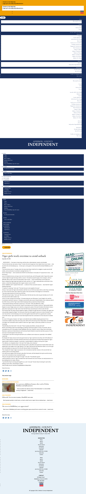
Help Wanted (7, 181)
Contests (80, 36)
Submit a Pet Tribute (77, 58)
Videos (5, 156)
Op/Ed (41, 443)
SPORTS (5, 166)
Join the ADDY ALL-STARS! (76, 32)
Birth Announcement (77, 47)
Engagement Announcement (76, 46)
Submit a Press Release (77, 56)
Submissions (79, 34)
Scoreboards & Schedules (9, 168)
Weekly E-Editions (78, 69)
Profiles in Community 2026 (76, 74)
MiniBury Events (7, 193)
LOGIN (2, 17)
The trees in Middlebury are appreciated (15, 406)
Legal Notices (7, 183)
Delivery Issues (79, 27)
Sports (41, 441)
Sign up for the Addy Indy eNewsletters (13, 3)
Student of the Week (8, 160)
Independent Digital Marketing (75, 64)
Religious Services (8, 191)
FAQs (80, 26)
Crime (5, 155)
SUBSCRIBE (7, 247)
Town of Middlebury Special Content (11, 163)
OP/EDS (5, 171)
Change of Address (78, 49)
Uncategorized (7, 253)
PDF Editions (79, 67)
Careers (80, 29)
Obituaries (41, 446)
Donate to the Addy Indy (9, 2)
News (41, 439)
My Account (79, 76)
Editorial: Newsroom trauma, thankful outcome (17, 397)
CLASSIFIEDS (6, 180)
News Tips (79, 41)
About (80, 19)
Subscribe (41, 453)
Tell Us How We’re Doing (76, 39)
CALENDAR (6, 186)
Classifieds (41, 448)
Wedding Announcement (77, 44)
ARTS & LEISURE (7, 176)
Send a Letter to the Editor (76, 42)
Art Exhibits (6, 190)
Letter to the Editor (8, 173)
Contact (80, 24)
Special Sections (78, 71)
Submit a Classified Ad (77, 51)
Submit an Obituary (78, 53)
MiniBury (6, 162)
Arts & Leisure (6, 382)
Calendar (41, 449)
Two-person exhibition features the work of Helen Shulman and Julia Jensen (32, 385)
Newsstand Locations (77, 21)
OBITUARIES (6, 178)
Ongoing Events (7, 188)
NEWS (4, 153)
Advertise (80, 61)
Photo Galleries (7, 158)
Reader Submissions (78, 37)
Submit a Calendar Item (77, 54)
